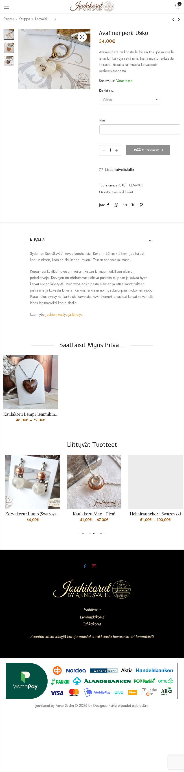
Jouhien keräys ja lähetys (64, 314)
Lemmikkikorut (44, 19)
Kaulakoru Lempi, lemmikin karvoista (38, 414)
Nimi (102, 120)
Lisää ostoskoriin (148, 150)
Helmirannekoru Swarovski (153, 514)
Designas (100, 705)
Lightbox (82, 37)
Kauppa (24, 19)
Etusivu (8, 19)
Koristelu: (106, 90)
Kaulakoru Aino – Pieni (92, 514)
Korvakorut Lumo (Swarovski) (31, 514)
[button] (79, 533)
